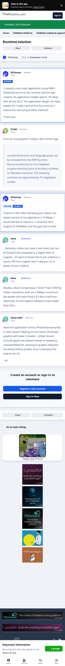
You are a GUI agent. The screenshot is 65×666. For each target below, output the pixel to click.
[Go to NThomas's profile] (4, 57)
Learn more (6, 5)
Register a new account (32, 388)
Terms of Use (9, 652)
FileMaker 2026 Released (17, 24)
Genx (13, 238)
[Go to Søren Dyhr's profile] (5, 319)
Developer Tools (38, 57)
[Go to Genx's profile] (5, 240)
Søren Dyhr (17, 317)
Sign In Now (32, 396)
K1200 (14, 129)
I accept (55, 648)
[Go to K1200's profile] (5, 130)
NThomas (13, 57)
